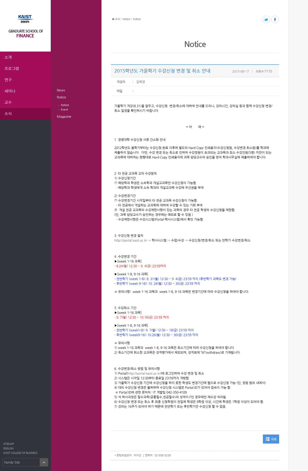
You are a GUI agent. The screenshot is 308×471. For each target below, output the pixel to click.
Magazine (64, 116)
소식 (117, 18)
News (61, 90)
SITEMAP (8, 443)
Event (64, 109)
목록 (274, 439)
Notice (61, 97)
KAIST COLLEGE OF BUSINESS (20, 452)
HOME (113, 19)
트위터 (266, 20)
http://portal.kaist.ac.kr (130, 240)
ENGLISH (8, 448)
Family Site (12, 462)
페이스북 (275, 20)
